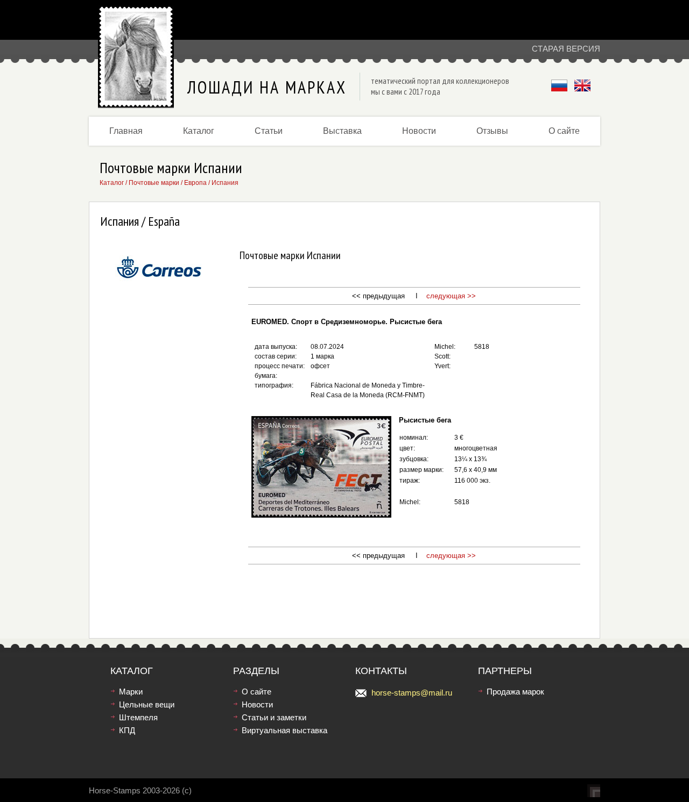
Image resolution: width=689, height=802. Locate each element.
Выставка (342, 130)
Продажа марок (515, 691)
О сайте (564, 130)
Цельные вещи (146, 704)
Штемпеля (138, 717)
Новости (419, 130)
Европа (195, 183)
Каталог (198, 130)
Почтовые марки (154, 183)
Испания (225, 183)
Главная (126, 130)
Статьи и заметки (274, 717)
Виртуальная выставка (284, 730)
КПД (127, 730)
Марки (131, 691)
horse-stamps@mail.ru (411, 692)
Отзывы (492, 130)
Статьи (269, 130)
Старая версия (566, 48)
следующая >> (451, 296)
